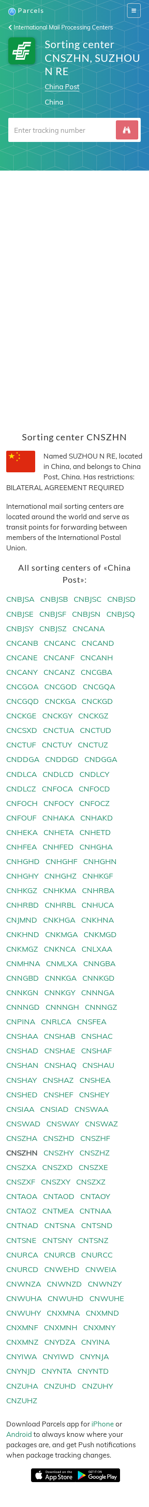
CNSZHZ (94, 1153)
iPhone (102, 1423)
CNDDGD (62, 759)
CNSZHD (58, 1138)
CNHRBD (22, 905)
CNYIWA (21, 1356)
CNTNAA (95, 1211)
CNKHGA (59, 920)
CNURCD (22, 1269)
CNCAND (98, 643)
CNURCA (22, 1255)
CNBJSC (87, 599)
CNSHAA (22, 1036)
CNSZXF (20, 1182)
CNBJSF (52, 614)
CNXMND (102, 1313)
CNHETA (58, 832)
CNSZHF (95, 1138)
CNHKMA (59, 890)
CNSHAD (22, 1050)
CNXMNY (99, 1327)
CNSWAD (23, 1123)
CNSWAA (91, 1109)
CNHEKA (22, 832)
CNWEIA (100, 1269)
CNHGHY (22, 876)
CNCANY (22, 672)
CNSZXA (21, 1167)
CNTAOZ (21, 1211)
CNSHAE (59, 1050)
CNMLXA (61, 963)
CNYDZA (59, 1342)
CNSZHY (58, 1153)
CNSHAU (98, 1065)
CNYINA (95, 1342)
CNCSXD (21, 730)
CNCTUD (95, 730)
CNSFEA (91, 1021)
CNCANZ (59, 672)
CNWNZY (105, 1284)
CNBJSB (54, 599)
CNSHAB (59, 1036)
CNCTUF (21, 745)
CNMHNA (23, 963)
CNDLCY (94, 774)
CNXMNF (22, 1327)
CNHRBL (60, 905)
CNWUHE (106, 1298)
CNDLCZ (21, 789)
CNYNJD (21, 1371)
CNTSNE (21, 1240)
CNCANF (58, 657)
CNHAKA (58, 818)
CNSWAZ (101, 1123)
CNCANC (60, 643)
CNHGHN (100, 861)
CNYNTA (56, 1371)
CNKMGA (61, 934)
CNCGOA (22, 686)
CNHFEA (21, 847)
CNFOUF (21, 818)
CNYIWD (58, 1356)
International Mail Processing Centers (62, 27)
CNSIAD (54, 1109)
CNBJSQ (120, 614)
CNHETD (95, 832)
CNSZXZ (91, 1182)
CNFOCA (57, 789)
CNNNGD (23, 1007)
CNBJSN (86, 614)
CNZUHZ (21, 1400)
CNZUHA (22, 1386)
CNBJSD (121, 599)
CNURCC (97, 1255)
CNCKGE (21, 716)
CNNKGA (61, 978)
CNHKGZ (21, 890)
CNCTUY (57, 745)
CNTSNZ (93, 1240)
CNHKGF (97, 876)
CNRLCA (56, 1021)
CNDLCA (21, 774)
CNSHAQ (60, 1065)
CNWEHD (61, 1269)
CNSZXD (57, 1167)
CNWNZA (23, 1284)
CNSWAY (62, 1123)
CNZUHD (60, 1386)
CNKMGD (100, 934)
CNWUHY (23, 1313)
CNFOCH (22, 803)
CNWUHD (66, 1298)
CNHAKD (96, 818)
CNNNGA (97, 992)
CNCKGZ (93, 716)
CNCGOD (60, 686)
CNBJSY (20, 628)
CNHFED (58, 847)
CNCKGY (57, 716)
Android (19, 1434)
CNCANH (96, 657)
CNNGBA (99, 963)
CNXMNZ (22, 1342)
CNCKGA (60, 701)
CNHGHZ (60, 876)
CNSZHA (21, 1138)
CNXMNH (60, 1327)
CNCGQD (22, 701)
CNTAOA (21, 1196)
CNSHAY (21, 1080)
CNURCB (59, 1255)
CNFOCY (58, 803)
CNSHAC (97, 1036)
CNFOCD (94, 789)
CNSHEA (95, 1080)
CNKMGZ (22, 949)
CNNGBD (22, 978)
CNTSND (97, 1225)
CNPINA (20, 1021)
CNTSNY (57, 1240)
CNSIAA (20, 1109)
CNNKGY (59, 992)
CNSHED (22, 1094)
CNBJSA (20, 599)
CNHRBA (98, 890)
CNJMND (21, 920)
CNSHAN (22, 1065)
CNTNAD (22, 1225)
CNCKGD (97, 701)
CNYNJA (94, 1356)
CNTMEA (58, 1211)
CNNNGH (62, 1007)
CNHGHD (23, 861)
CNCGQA (99, 686)
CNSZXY (55, 1182)
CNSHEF (58, 1094)
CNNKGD (98, 978)
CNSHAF (96, 1050)
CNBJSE (20, 614)
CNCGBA (96, 672)
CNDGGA (100, 759)
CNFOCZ (94, 803)
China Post (62, 86)
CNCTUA (58, 730)
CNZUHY (97, 1386)
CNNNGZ (101, 1007)
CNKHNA (97, 920)
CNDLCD (58, 774)
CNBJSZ (53, 628)
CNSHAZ (58, 1080)
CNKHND (22, 934)
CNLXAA (97, 949)
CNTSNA (59, 1225)
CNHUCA (98, 905)
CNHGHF (61, 861)
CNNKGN (22, 992)
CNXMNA (63, 1313)
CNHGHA (96, 847)
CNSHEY (94, 1094)
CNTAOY (95, 1196)
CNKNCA (60, 949)
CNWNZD (64, 1284)
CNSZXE (93, 1167)
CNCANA (88, 628)
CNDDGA (22, 759)
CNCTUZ (93, 745)
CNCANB (22, 643)
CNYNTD (93, 1371)
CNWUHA (24, 1298)
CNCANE (22, 657)
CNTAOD (58, 1196)
